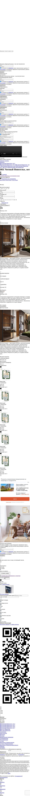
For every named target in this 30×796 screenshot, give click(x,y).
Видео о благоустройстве (6, 34)
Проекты (2, 17)
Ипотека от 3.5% (4, 44)
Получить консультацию (5, 623)
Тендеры (2, 19)
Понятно (2, 778)
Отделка (2, 22)
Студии (2, 741)
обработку (10, 68)
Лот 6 (7, 180)
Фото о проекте (4, 18)
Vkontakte (2, 747)
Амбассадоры (3, 10)
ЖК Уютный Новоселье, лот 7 (7, 727)
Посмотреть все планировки (9, 178)
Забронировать (3, 96)
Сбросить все (4, 202)
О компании (3, 2)
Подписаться (3, 751)
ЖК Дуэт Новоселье (8, 167)
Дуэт (13, 180)
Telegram (2, 746)
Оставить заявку (5, 573)
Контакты (2, 4)
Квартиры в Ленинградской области (9, 745)
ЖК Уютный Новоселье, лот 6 (8, 166)
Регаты (1, 6)
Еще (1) (2, 291)
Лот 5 (4, 180)
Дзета (16, 180)
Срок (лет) (2, 596)
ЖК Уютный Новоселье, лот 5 (7, 725)
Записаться (2, 85)
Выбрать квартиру (4, 23)
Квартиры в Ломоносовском (7, 742)
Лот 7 (10, 180)
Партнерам (2, 42)
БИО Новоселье (4, 8)
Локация (2, 21)
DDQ (9, 773)
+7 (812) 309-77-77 (25, 494)
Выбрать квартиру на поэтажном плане (10, 175)
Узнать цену (2, 381)
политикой (2, 69)
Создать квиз (8, 502)
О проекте (4, 174)
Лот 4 (1, 180)
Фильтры (2, 717)
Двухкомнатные (4, 739)
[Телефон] (1, 30)
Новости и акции (4, 3)
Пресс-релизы (3, 733)
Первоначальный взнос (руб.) (7, 595)
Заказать (2, 72)
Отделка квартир (4, 594)
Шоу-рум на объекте (5, 7)
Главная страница (4, 160)
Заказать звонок (3, 27)
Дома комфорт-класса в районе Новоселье (22, 485)
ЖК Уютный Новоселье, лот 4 (7, 163)
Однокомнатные (4, 738)
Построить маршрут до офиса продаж (9, 624)
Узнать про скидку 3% (5, 177)
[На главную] (9, 15)
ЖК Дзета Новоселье (18, 167)
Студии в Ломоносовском (6, 743)
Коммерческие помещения (6, 737)
